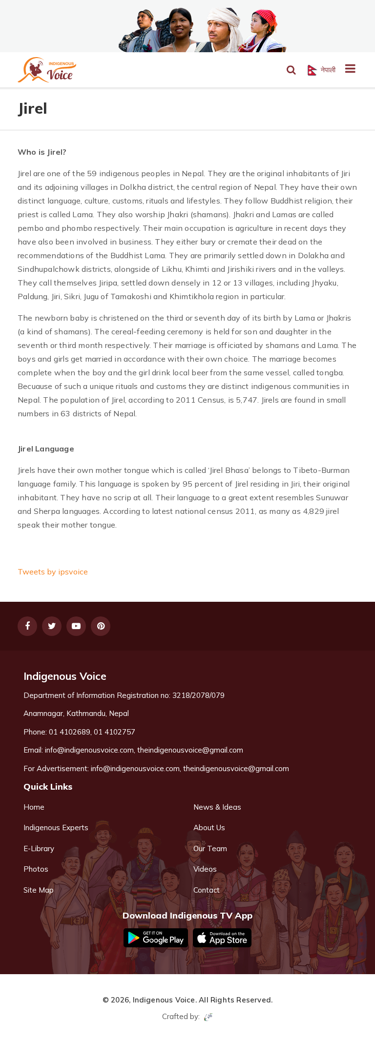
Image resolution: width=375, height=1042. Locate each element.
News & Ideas (217, 807)
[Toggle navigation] (346, 69)
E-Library (38, 848)
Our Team (210, 848)
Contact (206, 890)
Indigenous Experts (55, 827)
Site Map (38, 890)
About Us (209, 827)
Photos (35, 869)
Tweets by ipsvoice (53, 571)
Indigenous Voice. (165, 999)
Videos (205, 869)
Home (33, 807)
